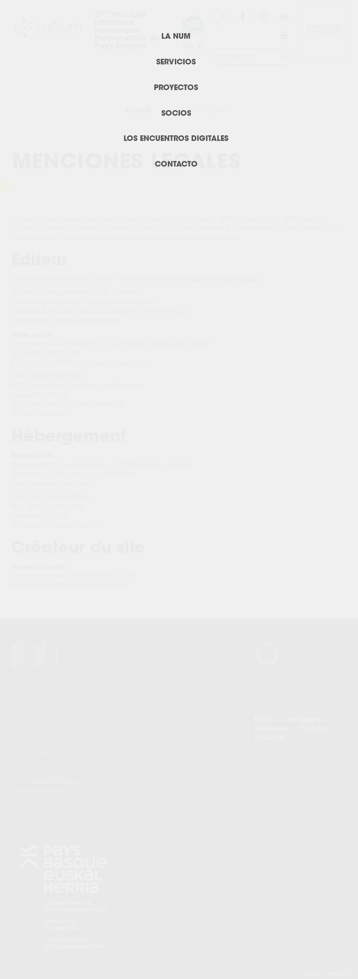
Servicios (176, 62)
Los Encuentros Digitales (176, 139)
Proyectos (176, 88)
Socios (176, 114)
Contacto (176, 164)
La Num (176, 37)
